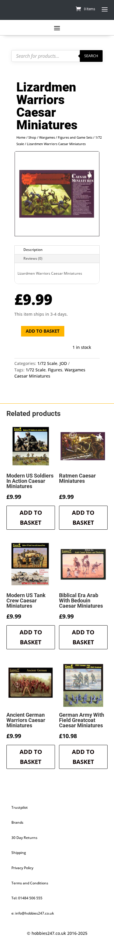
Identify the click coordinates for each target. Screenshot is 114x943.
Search (91, 55)
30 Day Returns (24, 837)
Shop (32, 137)
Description (33, 249)
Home (20, 137)
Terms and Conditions (29, 883)
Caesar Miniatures (32, 376)
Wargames (47, 137)
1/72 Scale (47, 363)
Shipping (18, 852)
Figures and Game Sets (75, 137)
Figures (55, 370)
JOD (63, 363)
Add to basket (43, 331)
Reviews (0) (32, 258)
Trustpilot (19, 807)
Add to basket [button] (31, 517)
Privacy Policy (22, 867)
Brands (17, 822)
